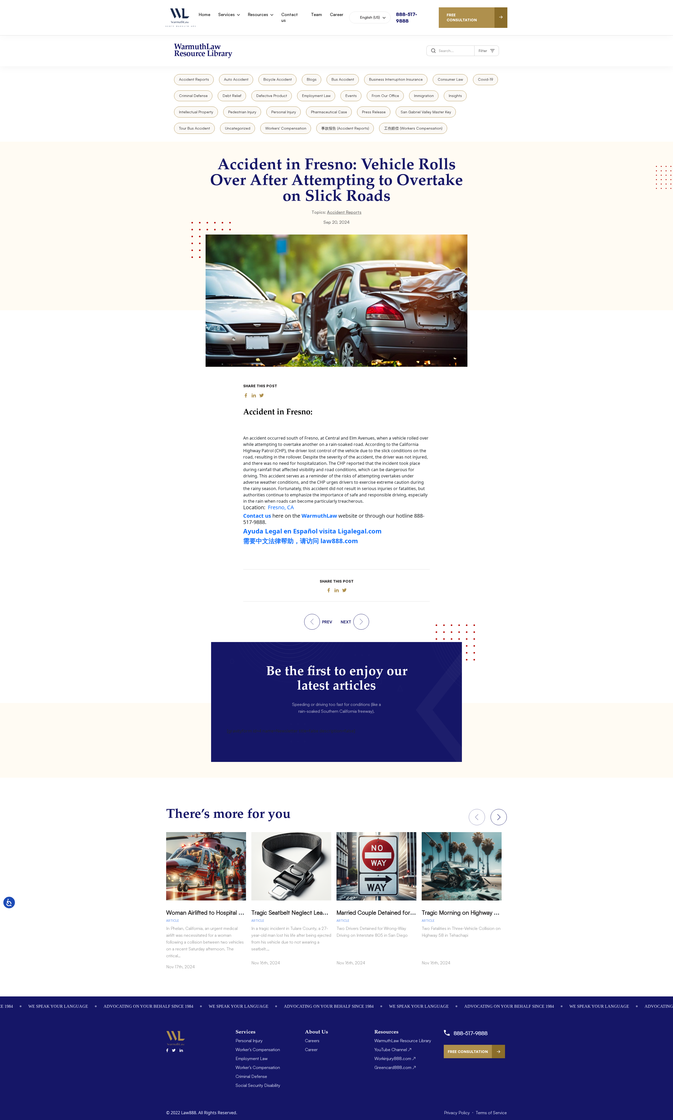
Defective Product (271, 95)
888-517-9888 (471, 1033)
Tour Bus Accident (194, 128)
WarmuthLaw (319, 515)
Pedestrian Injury (242, 112)
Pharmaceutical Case (329, 112)
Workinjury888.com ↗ (395, 1058)
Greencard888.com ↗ (395, 1067)
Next (499, 817)
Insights (455, 95)
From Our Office (385, 95)
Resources (258, 14)
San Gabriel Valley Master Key (426, 112)
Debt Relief (232, 95)
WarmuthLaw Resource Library (402, 1040)
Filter (483, 50)
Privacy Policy (457, 1112)
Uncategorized (237, 128)
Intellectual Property (196, 112)
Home (204, 14)
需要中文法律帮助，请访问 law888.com (300, 540)
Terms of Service (491, 1112)
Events (351, 95)
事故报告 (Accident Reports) (345, 128)
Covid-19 (485, 79)
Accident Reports (194, 79)
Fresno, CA (281, 507)
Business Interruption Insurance (396, 79)
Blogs (312, 79)
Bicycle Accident (277, 79)
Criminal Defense (193, 95)
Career (336, 14)
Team (316, 14)
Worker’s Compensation (258, 1049)
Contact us (289, 17)
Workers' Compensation (285, 128)
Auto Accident (236, 79)
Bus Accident (343, 79)
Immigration (424, 95)
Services (226, 14)
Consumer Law (450, 79)
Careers (312, 1040)
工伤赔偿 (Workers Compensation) (413, 128)
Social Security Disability (258, 1085)
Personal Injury (283, 112)
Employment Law (316, 95)
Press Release (374, 112)
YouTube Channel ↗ (392, 1049)
